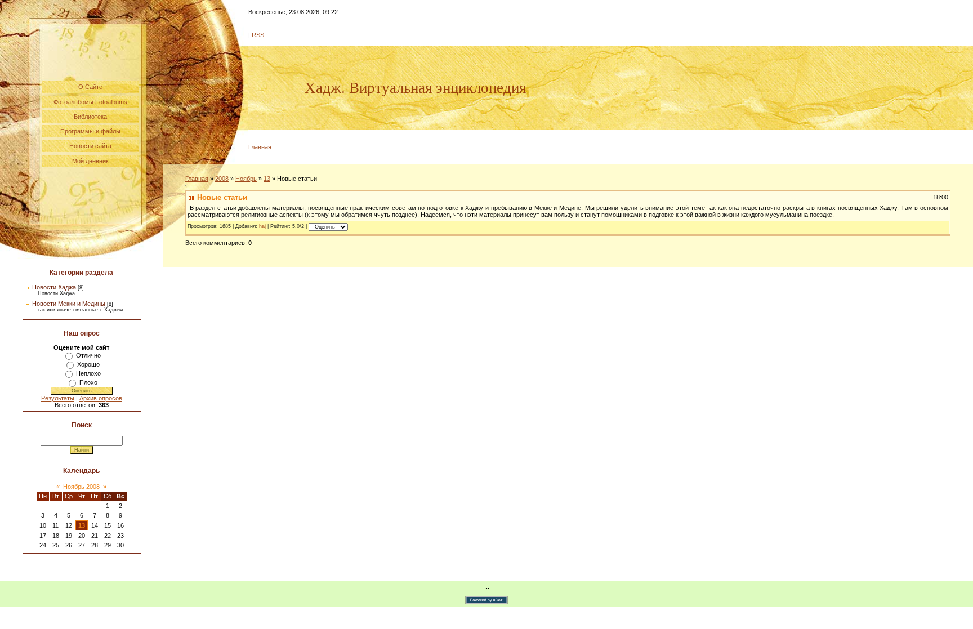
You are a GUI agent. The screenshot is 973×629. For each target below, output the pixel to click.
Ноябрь (246, 178)
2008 (222, 178)
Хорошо (88, 364)
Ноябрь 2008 (81, 486)
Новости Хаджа (54, 287)
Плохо (88, 382)
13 (81, 525)
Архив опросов (100, 398)
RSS (258, 35)
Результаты (57, 398)
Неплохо (88, 373)
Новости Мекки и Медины (68, 303)
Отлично (88, 355)
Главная (259, 147)
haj (262, 226)
